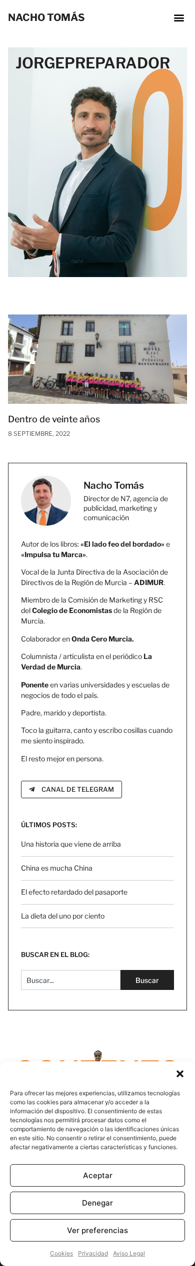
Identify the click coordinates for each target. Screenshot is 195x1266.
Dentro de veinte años (54, 419)
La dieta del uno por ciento (62, 916)
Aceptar (97, 1175)
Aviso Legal (129, 1253)
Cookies (61, 1253)
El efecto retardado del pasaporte (74, 892)
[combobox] (71, 980)
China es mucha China (56, 868)
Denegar (97, 1203)
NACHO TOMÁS (46, 17)
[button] (180, 1074)
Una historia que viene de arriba (71, 844)
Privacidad (93, 1253)
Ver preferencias (97, 1230)
